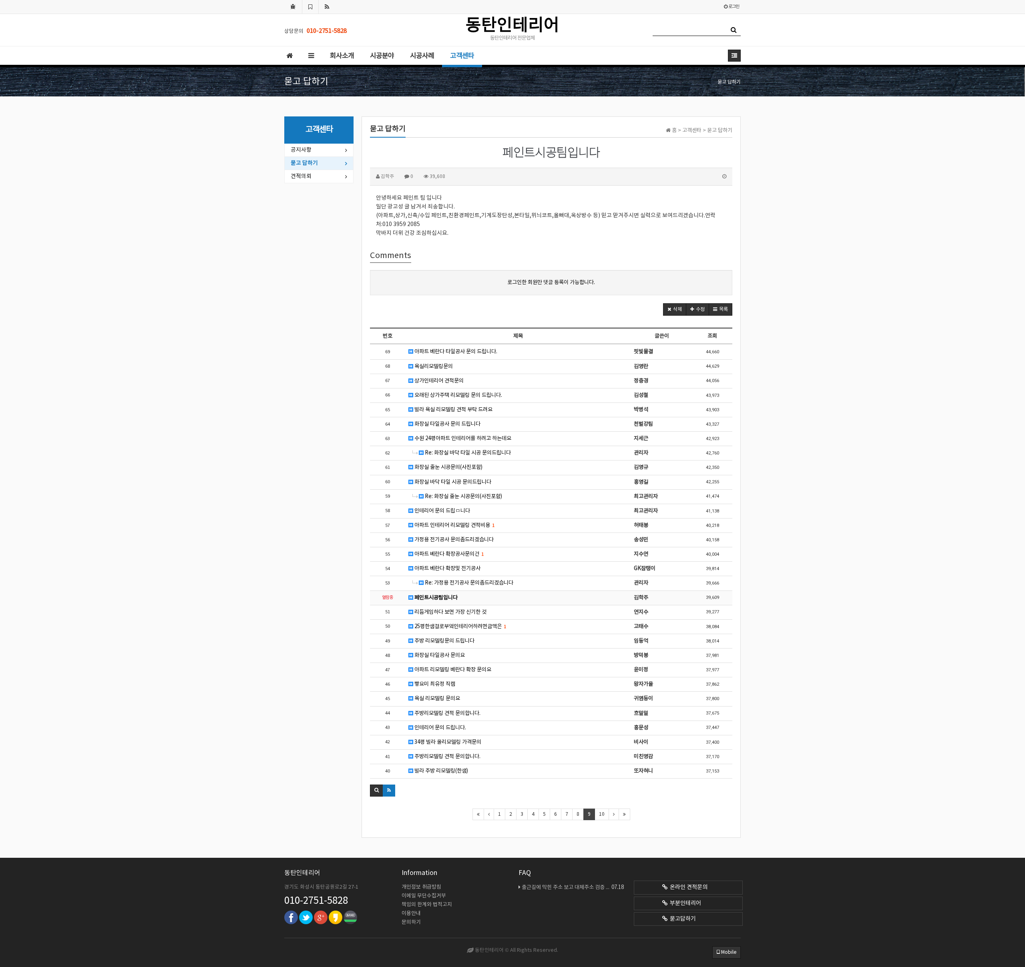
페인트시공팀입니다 (435, 598)
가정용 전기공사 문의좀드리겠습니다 (453, 540)
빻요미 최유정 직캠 (434, 684)
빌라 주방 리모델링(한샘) (440, 771)
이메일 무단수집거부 (424, 896)
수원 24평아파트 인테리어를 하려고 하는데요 (462, 438)
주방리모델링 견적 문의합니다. (446, 713)
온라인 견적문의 (687, 887)
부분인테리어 (684, 903)
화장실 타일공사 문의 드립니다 (446, 424)
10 (602, 814)
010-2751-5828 (316, 901)
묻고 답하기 (304, 163)
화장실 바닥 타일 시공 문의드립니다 (452, 482)
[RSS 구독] (327, 7)
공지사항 (301, 150)
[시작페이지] (293, 7)
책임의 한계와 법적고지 (427, 905)
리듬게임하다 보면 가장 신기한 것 (449, 612)
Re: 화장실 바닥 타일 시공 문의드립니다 (467, 453)
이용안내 (411, 914)
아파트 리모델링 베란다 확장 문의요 (452, 670)
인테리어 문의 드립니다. (439, 728)
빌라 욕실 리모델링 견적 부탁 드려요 (452, 409)
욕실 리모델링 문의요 (436, 698)
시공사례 (422, 56)
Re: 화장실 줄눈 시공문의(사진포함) (463, 496)
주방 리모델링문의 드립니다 (443, 641)
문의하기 (411, 922)
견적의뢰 (301, 176)
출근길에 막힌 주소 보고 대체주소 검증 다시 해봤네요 (573, 887)
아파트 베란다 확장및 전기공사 (446, 568)
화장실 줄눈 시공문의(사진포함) (447, 467)
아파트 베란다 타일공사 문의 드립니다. (455, 351)
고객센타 (462, 56)
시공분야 (382, 56)
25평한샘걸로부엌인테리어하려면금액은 (459, 626)
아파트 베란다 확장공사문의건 (448, 554)
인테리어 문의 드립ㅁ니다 (441, 511)
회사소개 (342, 56)
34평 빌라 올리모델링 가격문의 (447, 742)
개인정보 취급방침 (421, 887)
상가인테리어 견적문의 (438, 381)
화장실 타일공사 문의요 (439, 655)
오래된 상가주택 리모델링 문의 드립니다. (457, 395)
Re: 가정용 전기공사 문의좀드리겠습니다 (468, 583)
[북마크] (310, 7)
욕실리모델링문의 (433, 366)
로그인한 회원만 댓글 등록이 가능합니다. (551, 282)
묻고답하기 (681, 919)
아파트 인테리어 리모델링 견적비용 (453, 525)
